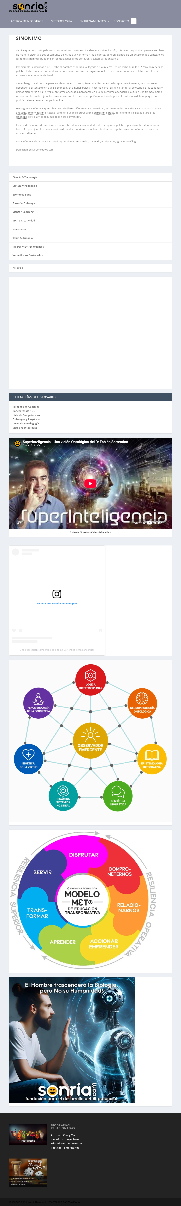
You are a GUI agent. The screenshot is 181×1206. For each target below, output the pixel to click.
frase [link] (111, 112)
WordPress (74, 1202)
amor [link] (31, 112)
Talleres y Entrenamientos (28, 246)
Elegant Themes (35, 1202)
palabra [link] (20, 71)
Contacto (121, 21)
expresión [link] (99, 112)
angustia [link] (21, 112)
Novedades (19, 229)
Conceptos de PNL (24, 411)
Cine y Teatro (71, 1135)
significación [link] (109, 50)
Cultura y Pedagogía (25, 185)
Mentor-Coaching (23, 212)
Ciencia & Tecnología (25, 177)
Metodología (61, 21)
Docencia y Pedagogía (26, 423)
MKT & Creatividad (24, 220)
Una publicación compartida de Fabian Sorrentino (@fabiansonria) (57, 649)
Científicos (57, 1139)
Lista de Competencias (27, 415)
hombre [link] (67, 67)
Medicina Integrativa (25, 427)
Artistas (55, 1135)
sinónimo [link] (21, 116)
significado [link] (96, 71)
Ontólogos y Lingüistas (26, 419)
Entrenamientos (93, 21)
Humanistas (75, 1143)
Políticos (56, 1147)
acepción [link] (91, 96)
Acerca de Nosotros (27, 21)
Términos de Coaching (26, 406)
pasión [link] (40, 112)
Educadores (58, 1143)
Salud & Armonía (23, 238)
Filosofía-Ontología (24, 203)
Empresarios (71, 1147)
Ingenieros (72, 1139)
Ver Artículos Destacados (28, 255)
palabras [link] (48, 50)
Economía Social (22, 194)
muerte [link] (107, 67)
